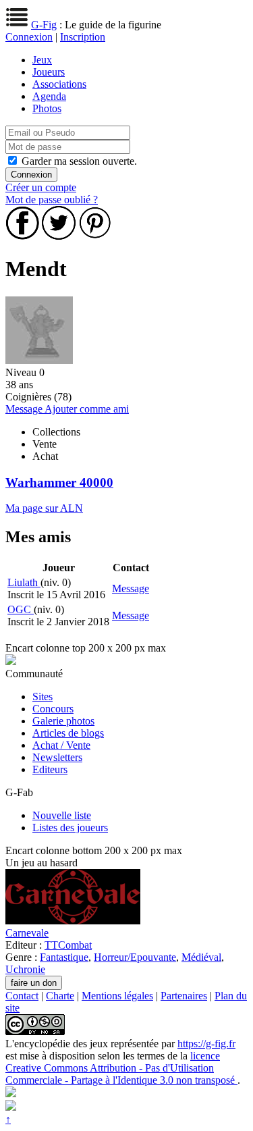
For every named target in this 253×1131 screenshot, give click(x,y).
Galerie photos (63, 721)
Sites (42, 696)
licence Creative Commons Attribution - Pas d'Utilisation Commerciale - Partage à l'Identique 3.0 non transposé (121, 1068)
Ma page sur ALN (44, 508)
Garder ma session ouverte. (79, 161)
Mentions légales (117, 995)
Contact (21, 995)
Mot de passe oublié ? (51, 199)
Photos (46, 108)
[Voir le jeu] (72, 920)
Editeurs (49, 769)
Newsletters (57, 757)
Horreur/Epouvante (135, 957)
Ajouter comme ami (87, 409)
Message (25, 409)
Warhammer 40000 (59, 482)
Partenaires (184, 995)
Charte (60, 995)
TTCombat (68, 945)
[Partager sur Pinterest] (95, 236)
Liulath (23, 582)
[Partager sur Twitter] (59, 236)
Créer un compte (40, 187)
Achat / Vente (61, 745)
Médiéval (201, 957)
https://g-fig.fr (206, 1043)
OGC (20, 609)
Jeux (42, 59)
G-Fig (44, 24)
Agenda (49, 96)
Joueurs (48, 72)
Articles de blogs (68, 733)
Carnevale (27, 933)
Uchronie (25, 969)
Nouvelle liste (61, 815)
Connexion (29, 37)
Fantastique (64, 957)
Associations (59, 84)
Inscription (82, 37)
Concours (53, 708)
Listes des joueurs (70, 827)
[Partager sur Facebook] (22, 236)
